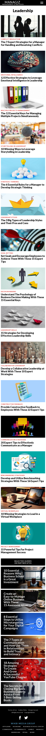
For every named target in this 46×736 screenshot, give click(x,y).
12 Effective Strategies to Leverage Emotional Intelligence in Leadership (21, 79)
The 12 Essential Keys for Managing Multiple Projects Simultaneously (21, 115)
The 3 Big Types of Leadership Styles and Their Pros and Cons (21, 221)
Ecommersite (20, 729)
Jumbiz (31, 729)
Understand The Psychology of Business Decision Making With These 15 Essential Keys (22, 297)
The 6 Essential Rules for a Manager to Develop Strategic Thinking (22, 186)
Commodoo (7, 729)
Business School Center (33, 726)
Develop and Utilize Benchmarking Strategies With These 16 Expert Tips (22, 479)
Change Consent (33, 710)
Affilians (6, 726)
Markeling (15, 732)
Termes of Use (12, 710)
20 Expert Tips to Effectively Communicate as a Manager (17, 444)
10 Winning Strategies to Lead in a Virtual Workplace (20, 515)
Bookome (17, 726)
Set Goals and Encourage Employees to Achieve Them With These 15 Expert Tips (23, 258)
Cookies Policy (22, 710)
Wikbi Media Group (23, 723)
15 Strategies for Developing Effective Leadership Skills (17, 334)
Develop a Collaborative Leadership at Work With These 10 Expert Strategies (22, 371)
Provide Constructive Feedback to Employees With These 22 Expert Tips (22, 408)
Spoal (25, 732)
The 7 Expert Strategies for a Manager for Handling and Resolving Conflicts (23, 43)
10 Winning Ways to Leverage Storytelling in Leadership (18, 150)
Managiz (40, 729)
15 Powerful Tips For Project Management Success (17, 551)
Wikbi (32, 732)
